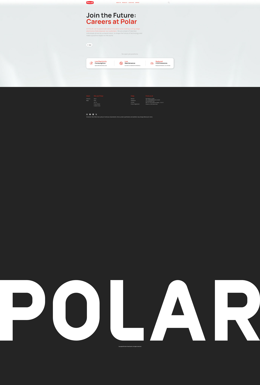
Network (132, 98)
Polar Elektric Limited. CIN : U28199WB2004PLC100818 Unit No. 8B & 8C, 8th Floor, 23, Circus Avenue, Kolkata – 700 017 (155, 100)
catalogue (131, 2)
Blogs (87, 100)
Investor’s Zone (97, 105)
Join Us (95, 102)
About (95, 98)
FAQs (95, 100)
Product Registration (135, 104)
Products (88, 98)
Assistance (133, 100)
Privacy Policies (97, 104)
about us (118, 2)
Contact (132, 102)
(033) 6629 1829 (154, 104)
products (124, 2)
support (137, 2)
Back (90, 45)
